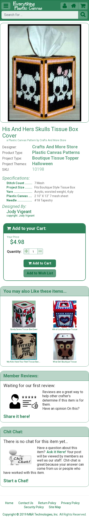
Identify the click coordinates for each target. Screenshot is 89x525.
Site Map (55, 507)
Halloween (42, 163)
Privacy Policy (70, 503)
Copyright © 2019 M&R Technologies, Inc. (30, 514)
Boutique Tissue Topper (55, 158)
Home (9, 503)
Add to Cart (39, 263)
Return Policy (47, 503)
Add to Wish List (40, 273)
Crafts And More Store (55, 146)
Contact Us (25, 503)
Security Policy (34, 507)
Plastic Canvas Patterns (56, 152)
